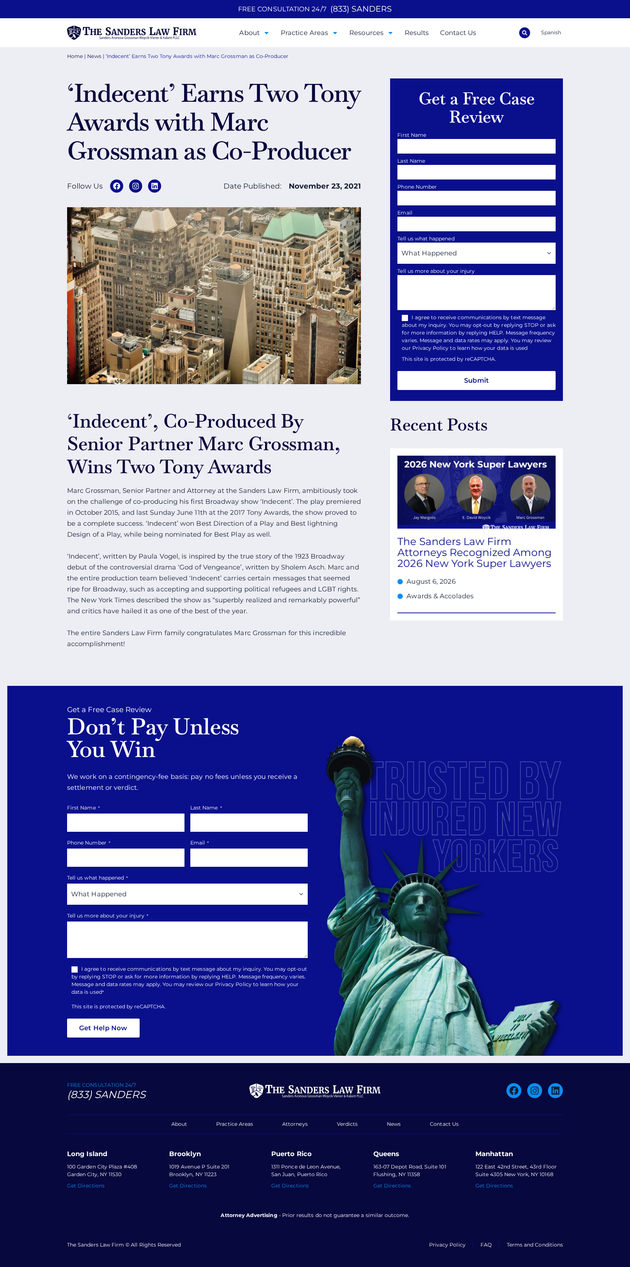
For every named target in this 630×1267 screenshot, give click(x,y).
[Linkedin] (154, 186)
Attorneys (295, 1124)
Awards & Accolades (440, 596)
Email (406, 212)
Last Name (413, 161)
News (94, 56)
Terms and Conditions (535, 1244)
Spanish (551, 32)
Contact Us (458, 33)
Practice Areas (304, 33)
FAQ (486, 1244)
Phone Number (419, 187)
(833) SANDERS (361, 9)
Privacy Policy (447, 1244)
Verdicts (347, 1124)
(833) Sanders (106, 1094)
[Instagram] (135, 186)
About (249, 33)
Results (417, 33)
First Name (413, 135)
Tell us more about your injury (438, 271)
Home (75, 56)
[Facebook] (116, 186)
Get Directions (86, 1185)
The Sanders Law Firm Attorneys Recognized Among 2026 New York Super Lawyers (474, 552)
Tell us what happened (427, 238)
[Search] (524, 32)
